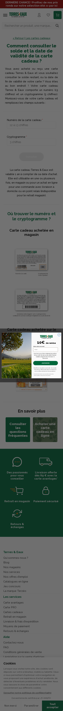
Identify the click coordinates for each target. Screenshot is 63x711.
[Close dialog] (59, 334)
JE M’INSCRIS (45, 363)
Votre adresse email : (39, 346)
